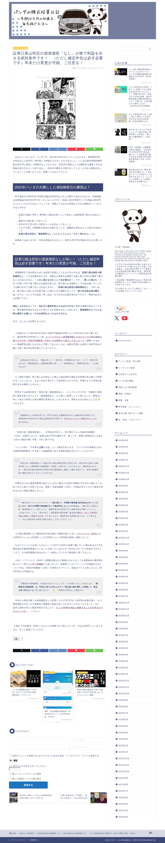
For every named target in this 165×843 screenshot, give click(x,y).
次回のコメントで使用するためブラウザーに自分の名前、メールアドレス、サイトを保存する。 (56, 756)
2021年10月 (123, 771)
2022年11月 (123, 687)
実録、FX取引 (124, 394)
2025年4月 (123, 512)
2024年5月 (123, 570)
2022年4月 (123, 732)
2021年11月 (123, 765)
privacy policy (124, 341)
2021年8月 (123, 784)
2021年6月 (123, 797)
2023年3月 (123, 661)
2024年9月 (123, 551)
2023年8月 (123, 629)
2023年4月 (123, 655)
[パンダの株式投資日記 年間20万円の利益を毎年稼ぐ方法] (60, 34)
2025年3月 (123, 518)
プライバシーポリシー (19, 840)
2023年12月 (123, 603)
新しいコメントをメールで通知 (26, 774)
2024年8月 (123, 557)
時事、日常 (123, 400)
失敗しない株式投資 (20, 48)
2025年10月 (123, 479)
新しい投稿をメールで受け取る (26, 779)
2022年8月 (123, 706)
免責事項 (34, 840)
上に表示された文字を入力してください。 (28, 766)
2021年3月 (123, 817)
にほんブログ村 (122, 312)
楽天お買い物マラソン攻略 (130, 413)
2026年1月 (123, 460)
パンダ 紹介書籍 (125, 381)
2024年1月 (123, 596)
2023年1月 (123, 674)
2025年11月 (123, 473)
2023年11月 (123, 609)
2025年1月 (123, 531)
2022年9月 (123, 700)
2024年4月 (123, 577)
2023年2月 (123, 668)
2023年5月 (123, 648)
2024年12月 (123, 538)
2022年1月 (123, 752)
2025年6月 (123, 499)
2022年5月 (123, 726)
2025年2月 (123, 525)
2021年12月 (123, 758)
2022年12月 (123, 680)
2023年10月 (123, 616)
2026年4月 (123, 447)
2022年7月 (123, 713)
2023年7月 (123, 635)
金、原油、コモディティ (129, 420)
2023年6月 (123, 641)
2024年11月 (123, 544)
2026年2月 (123, 453)
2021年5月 (123, 804)
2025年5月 (123, 505)
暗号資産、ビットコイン (129, 407)
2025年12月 (123, 466)
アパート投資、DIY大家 (129, 361)
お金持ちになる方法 (127, 374)
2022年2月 (123, 745)
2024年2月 (123, 590)
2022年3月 (123, 739)
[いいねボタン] (16, 639)
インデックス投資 (126, 368)
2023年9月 (123, 622)
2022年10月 (123, 693)
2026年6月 (123, 440)
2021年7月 (123, 791)
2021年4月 (123, 810)
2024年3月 (123, 583)
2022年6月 (123, 719)
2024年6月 (123, 564)
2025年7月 (123, 492)
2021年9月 (123, 778)
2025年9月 (123, 486)
